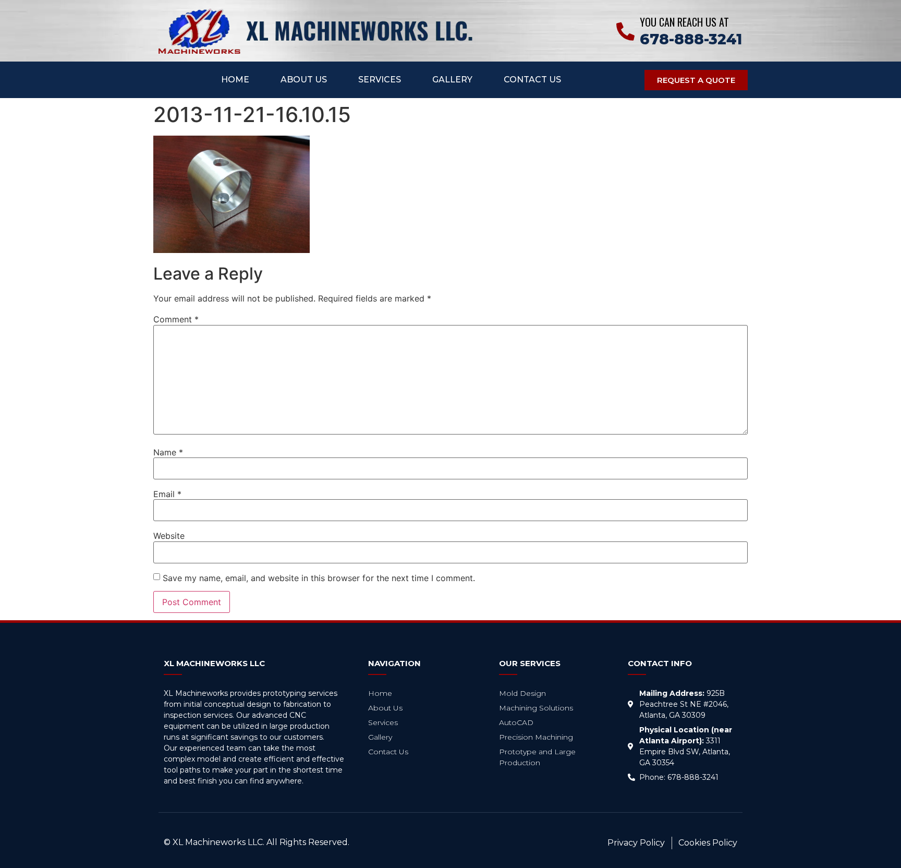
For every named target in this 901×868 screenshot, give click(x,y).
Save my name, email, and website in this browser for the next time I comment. (319, 578)
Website (169, 536)
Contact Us (532, 80)
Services (379, 80)
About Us (304, 80)
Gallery (452, 80)
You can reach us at (684, 22)
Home (235, 80)
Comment (176, 319)
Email (167, 494)
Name (168, 452)
